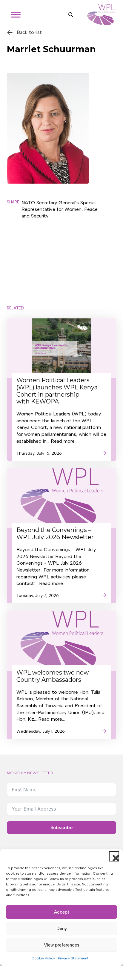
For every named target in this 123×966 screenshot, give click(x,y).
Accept (61, 912)
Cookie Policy (43, 958)
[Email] (14, 267)
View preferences (61, 945)
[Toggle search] (71, 15)
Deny (61, 928)
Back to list (29, 32)
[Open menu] (16, 14)
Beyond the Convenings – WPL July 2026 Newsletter (55, 533)
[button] (114, 856)
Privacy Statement (73, 958)
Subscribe (61, 827)
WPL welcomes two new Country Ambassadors (52, 676)
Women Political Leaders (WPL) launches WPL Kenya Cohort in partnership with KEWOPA (57, 391)
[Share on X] (14, 219)
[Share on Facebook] (14, 235)
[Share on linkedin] (14, 251)
